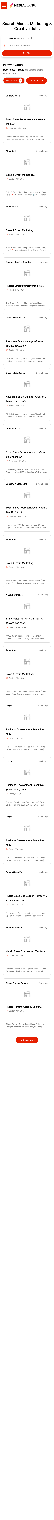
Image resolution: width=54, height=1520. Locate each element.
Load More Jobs (27, 1040)
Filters (16, 80)
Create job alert (36, 80)
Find (29, 53)
